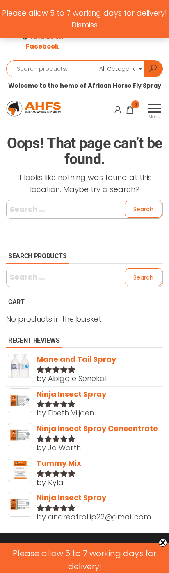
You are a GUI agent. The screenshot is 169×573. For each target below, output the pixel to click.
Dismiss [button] (84, 25)
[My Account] (118, 109)
